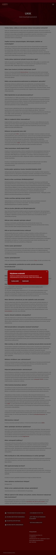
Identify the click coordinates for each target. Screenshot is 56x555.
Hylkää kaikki (25, 281)
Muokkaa (33, 281)
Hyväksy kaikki (15, 281)
